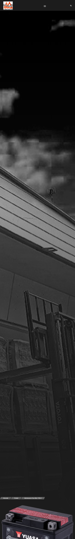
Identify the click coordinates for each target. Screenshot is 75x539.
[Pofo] (7, 5)
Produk (16, 498)
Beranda (5, 498)
